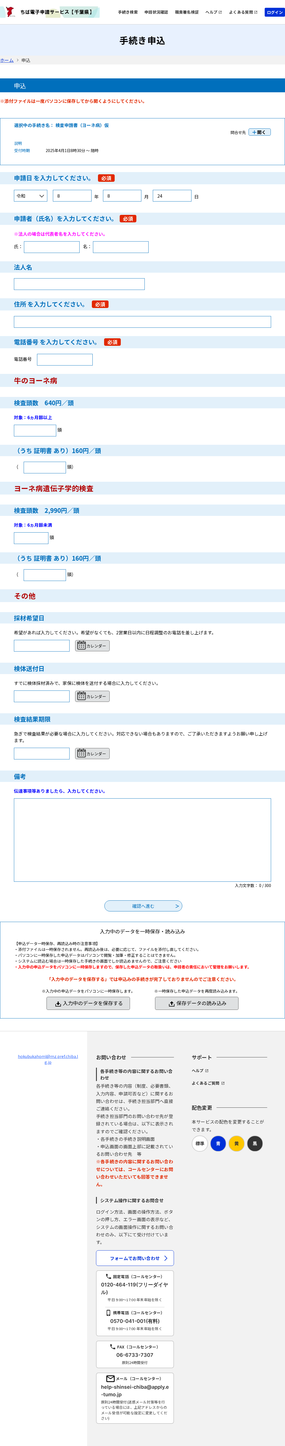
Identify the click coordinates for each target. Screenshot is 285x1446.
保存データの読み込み (201, 1003)
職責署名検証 (187, 12)
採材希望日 (29, 617)
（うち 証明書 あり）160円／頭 (57, 450)
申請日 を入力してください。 (55, 177)
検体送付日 (29, 668)
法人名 (23, 266)
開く (261, 132)
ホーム (7, 60)
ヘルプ (211, 12)
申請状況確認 (156, 12)
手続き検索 (128, 12)
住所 (20, 303)
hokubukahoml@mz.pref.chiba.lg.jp (48, 1059)
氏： (18, 246)
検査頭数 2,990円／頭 (46, 510)
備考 (20, 776)
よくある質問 (241, 12)
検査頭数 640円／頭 (44, 402)
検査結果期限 (32, 718)
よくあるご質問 (206, 1083)
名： (87, 246)
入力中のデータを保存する (93, 1003)
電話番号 (26, 341)
